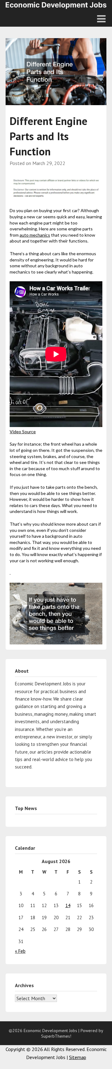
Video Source (23, 431)
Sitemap (77, 1057)
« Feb (20, 951)
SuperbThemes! (56, 1036)
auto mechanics (35, 235)
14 (67, 905)
